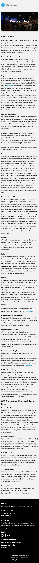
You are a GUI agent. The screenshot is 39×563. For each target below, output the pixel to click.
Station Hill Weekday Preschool (12, 543)
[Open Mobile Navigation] (36, 5)
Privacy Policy (15, 558)
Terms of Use (24, 558)
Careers (4, 547)
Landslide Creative (21, 560)
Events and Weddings (8, 545)
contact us (9, 86)
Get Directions (6, 516)
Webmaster (30, 311)
